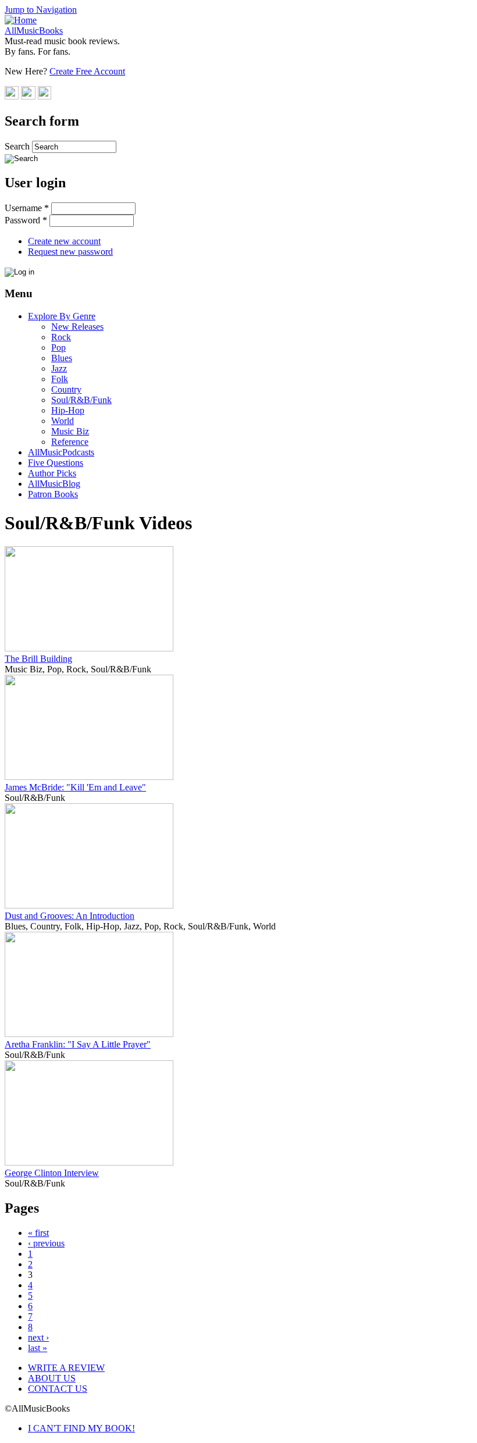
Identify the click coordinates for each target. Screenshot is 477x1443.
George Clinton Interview (52, 1173)
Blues (61, 358)
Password (26, 220)
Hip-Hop (67, 410)
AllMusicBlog (54, 484)
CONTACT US (57, 1389)
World (62, 421)
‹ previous (46, 1243)
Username (27, 208)
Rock (61, 337)
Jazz (59, 368)
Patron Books (53, 494)
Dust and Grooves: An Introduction (69, 916)
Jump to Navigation (41, 10)
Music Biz (70, 431)
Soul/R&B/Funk (81, 400)
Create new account (64, 241)
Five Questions (55, 463)
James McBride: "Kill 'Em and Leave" (75, 787)
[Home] (21, 20)
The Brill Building (38, 659)
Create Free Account (87, 71)
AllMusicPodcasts (61, 452)
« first (38, 1233)
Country (66, 389)
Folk (59, 379)
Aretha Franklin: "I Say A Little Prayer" (78, 1044)
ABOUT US (52, 1378)
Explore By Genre (61, 316)
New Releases (77, 327)
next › (38, 1337)
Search (18, 146)
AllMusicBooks (34, 30)
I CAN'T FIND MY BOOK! (81, 1428)
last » (37, 1348)
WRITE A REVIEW (66, 1368)
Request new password (70, 251)
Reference (69, 442)
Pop (58, 347)
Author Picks (52, 473)
